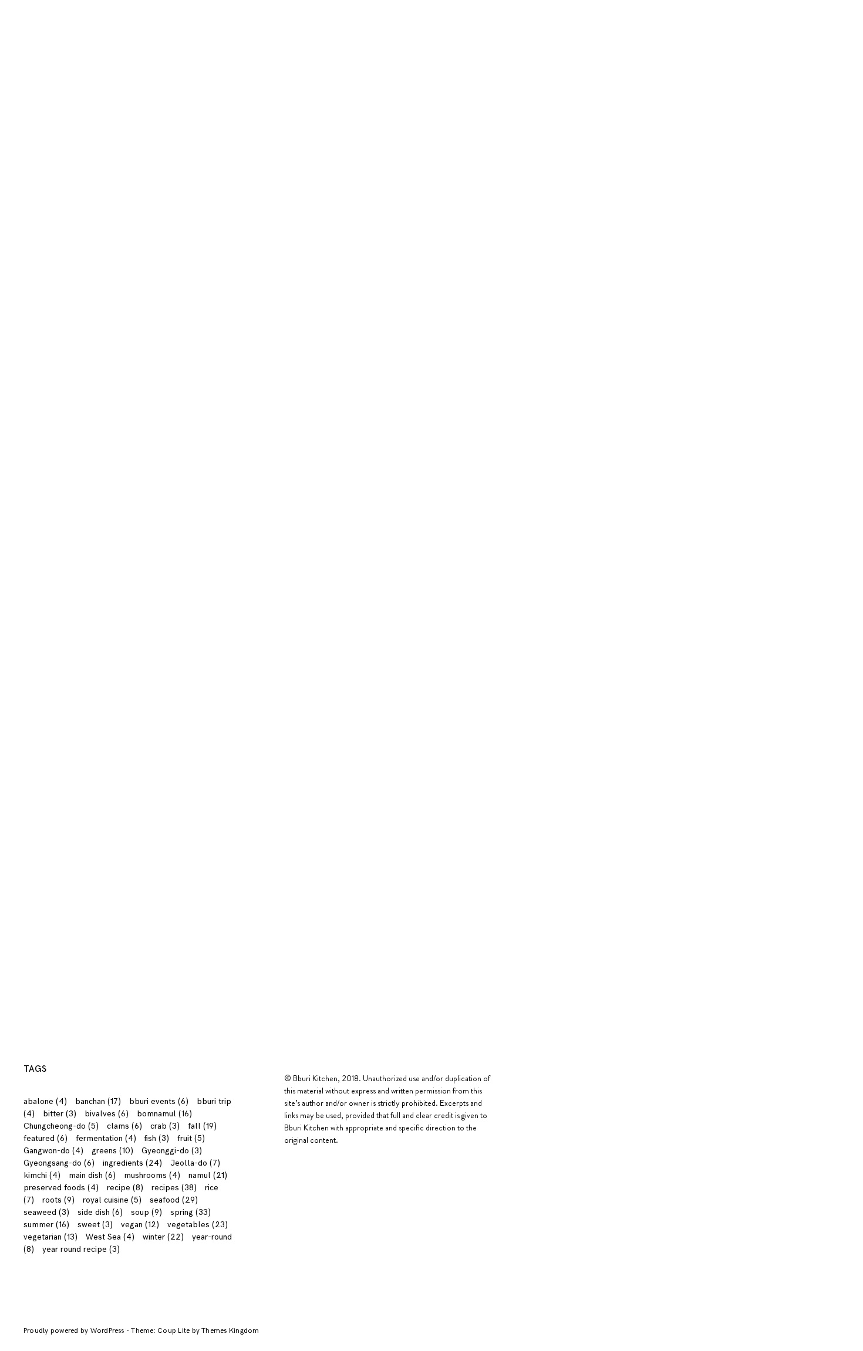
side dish (100, 1212)
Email (112, 759)
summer (46, 1225)
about (54, 6)
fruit (191, 1138)
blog (229, 6)
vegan (140, 1225)
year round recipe (81, 1249)
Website (115, 806)
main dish (92, 1175)
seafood (174, 1200)
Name (114, 712)
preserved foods (61, 1188)
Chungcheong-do (61, 1126)
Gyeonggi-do (171, 1151)
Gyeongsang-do (59, 1163)
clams (124, 1126)
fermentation (106, 1138)
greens (112, 1151)
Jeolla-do (195, 1163)
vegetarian (50, 1237)
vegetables (197, 1225)
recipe (125, 1188)
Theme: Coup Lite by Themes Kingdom (195, 1330)
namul (207, 1175)
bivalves (107, 1114)
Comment (121, 647)
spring (190, 1212)
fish (156, 1138)
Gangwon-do (53, 1151)
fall (202, 1126)
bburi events (158, 1101)
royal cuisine (112, 1200)
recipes (190, 6)
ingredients (137, 6)
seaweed (46, 1212)
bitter (59, 1114)
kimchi (41, 1175)
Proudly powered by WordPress (74, 1330)
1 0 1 (90, 6)
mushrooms (152, 1175)
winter (163, 1237)
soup (146, 1212)
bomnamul (164, 1114)
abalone (45, 1101)
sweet (95, 1225)
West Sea (110, 1237)
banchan (98, 1101)
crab (165, 1126)
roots (58, 1200)
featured (45, 1138)
